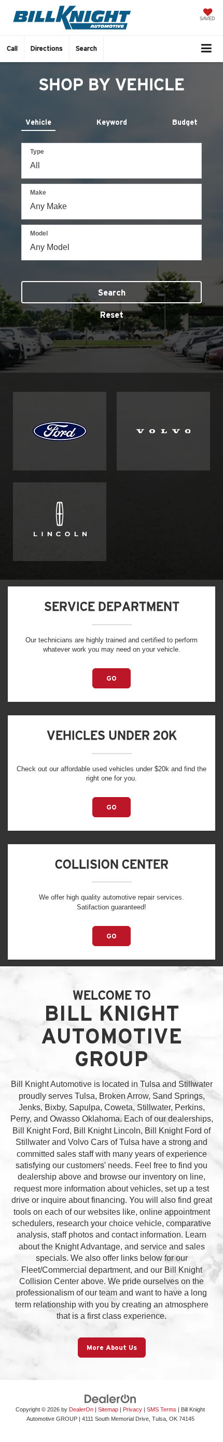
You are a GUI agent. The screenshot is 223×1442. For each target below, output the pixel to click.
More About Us (112, 1347)
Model (39, 233)
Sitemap (108, 1409)
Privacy (132, 1409)
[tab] (38, 120)
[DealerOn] (110, 1398)
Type (37, 151)
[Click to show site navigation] (206, 49)
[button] (12, 48)
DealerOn (81, 1409)
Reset (111, 314)
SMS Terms (161, 1409)
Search (112, 292)
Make (38, 192)
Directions (47, 48)
